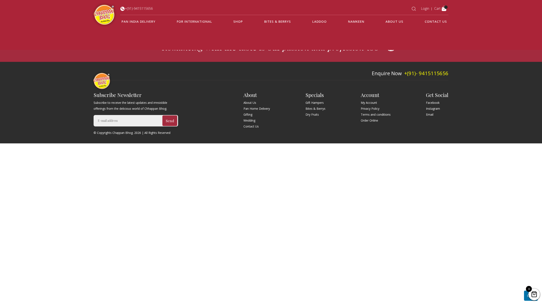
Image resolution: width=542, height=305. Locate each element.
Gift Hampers (315, 103)
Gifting (247, 114)
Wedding (249, 120)
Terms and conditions (376, 114)
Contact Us (436, 21)
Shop (238, 21)
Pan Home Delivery (256, 109)
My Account (369, 103)
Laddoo (319, 21)
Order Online (369, 120)
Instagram (433, 109)
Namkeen (356, 21)
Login (425, 8)
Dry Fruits (312, 114)
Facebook (433, 103)
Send (170, 120)
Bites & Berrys (277, 21)
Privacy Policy (370, 109)
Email (429, 114)
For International (194, 21)
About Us (394, 21)
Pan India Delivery (138, 21)
